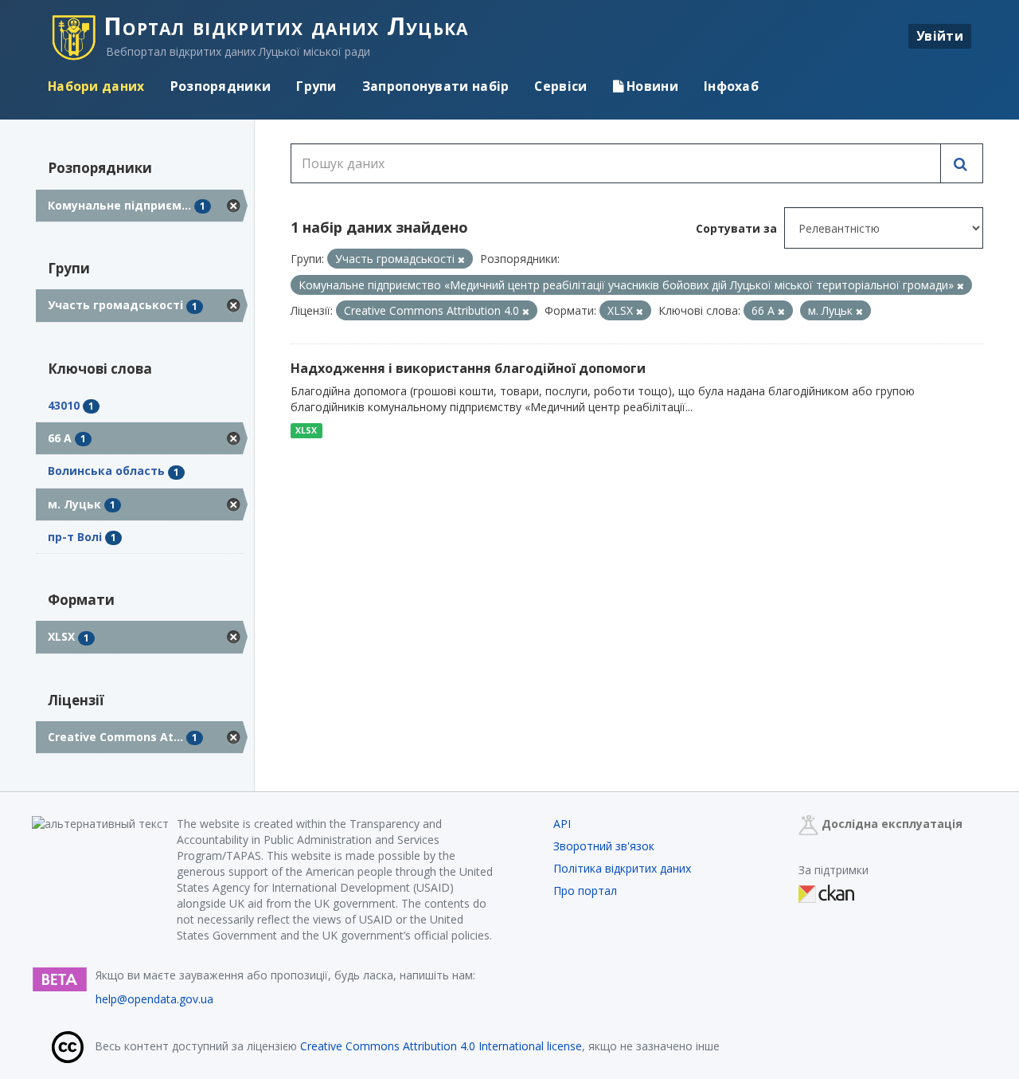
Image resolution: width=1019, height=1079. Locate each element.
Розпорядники (220, 86)
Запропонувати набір (436, 86)
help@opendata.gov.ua (154, 998)
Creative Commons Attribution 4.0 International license (441, 1045)
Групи (316, 86)
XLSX (306, 430)
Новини (650, 86)
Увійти (939, 36)
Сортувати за (736, 228)
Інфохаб (731, 86)
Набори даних (96, 86)
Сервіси (560, 86)
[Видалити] (461, 259)
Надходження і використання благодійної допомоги (468, 368)
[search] (961, 163)
